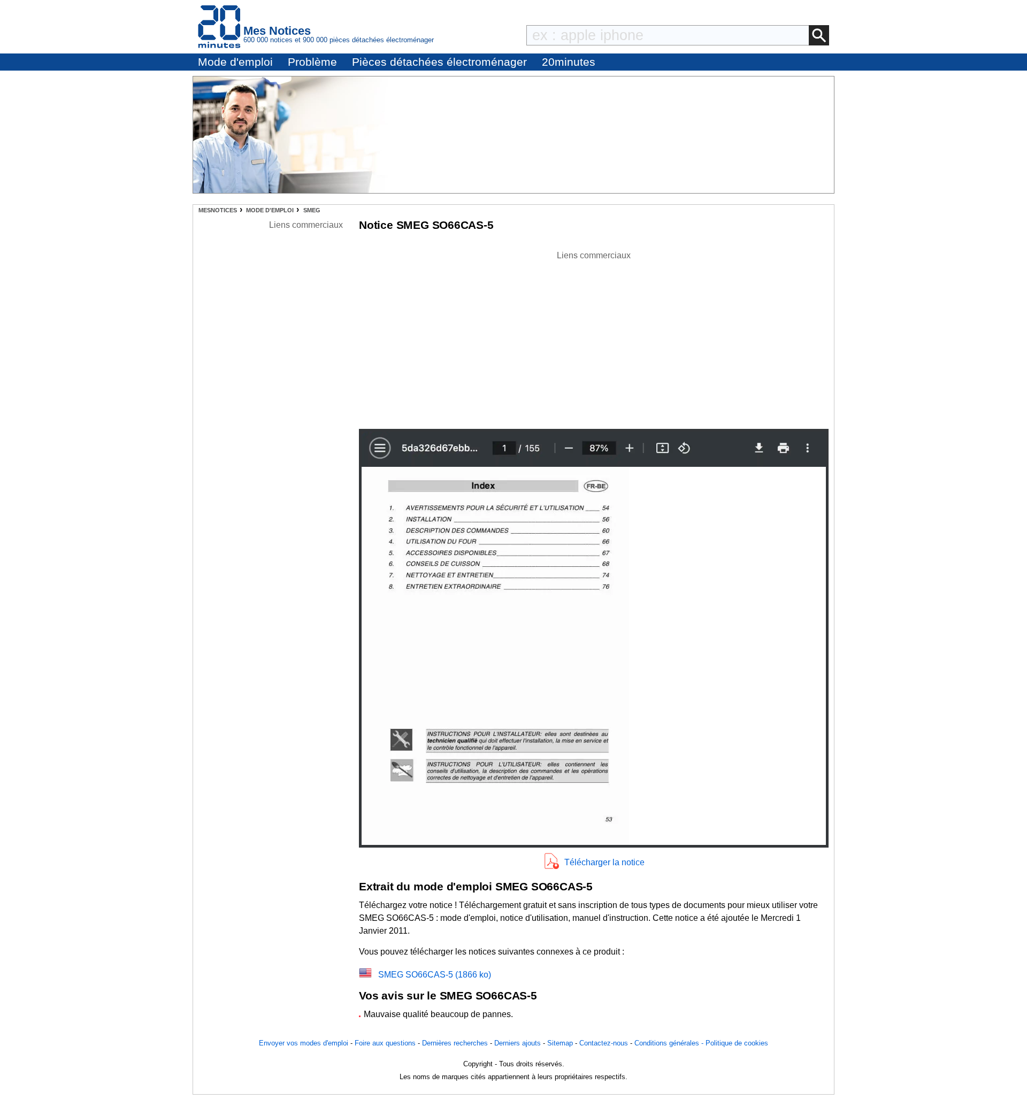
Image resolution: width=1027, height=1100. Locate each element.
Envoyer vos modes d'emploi (303, 1043)
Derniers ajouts (517, 1043)
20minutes (568, 62)
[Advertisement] (594, 337)
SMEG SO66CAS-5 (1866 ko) (434, 974)
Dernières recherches (455, 1043)
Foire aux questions (385, 1043)
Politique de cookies (737, 1043)
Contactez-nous (603, 1043)
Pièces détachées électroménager (439, 62)
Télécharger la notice (604, 862)
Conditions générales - (670, 1043)
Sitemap (560, 1043)
